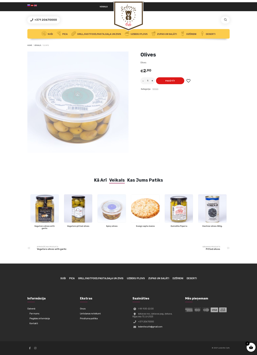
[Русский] (29, 5)
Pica (65, 34)
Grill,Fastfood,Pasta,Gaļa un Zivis (99, 34)
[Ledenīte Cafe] (128, 16)
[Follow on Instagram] (35, 348)
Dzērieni (191, 34)
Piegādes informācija (40, 318)
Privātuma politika (89, 318)
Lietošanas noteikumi (90, 313)
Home (29, 45)
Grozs (83, 308)
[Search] (225, 20)
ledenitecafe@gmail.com (150, 327)
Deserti (210, 34)
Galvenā (31, 308)
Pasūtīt (170, 81)
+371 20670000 (45, 19)
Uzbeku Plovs (139, 34)
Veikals (104, 7)
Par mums (34, 313)
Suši (50, 34)
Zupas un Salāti (167, 34)
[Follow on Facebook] (29, 348)
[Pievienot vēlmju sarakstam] (188, 80)
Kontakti (34, 323)
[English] (36, 5)
